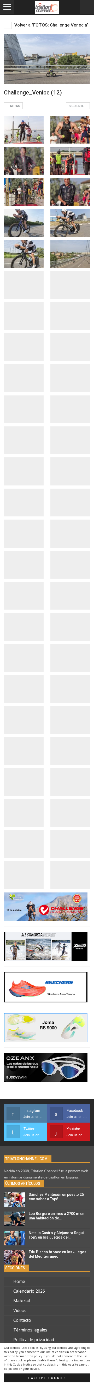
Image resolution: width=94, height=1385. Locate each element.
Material (21, 1301)
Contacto (22, 1320)
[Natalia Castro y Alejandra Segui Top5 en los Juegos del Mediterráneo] (14, 1238)
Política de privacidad (33, 1339)
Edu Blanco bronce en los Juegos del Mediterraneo (57, 1254)
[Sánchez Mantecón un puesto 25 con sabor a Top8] (14, 1199)
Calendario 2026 (29, 1291)
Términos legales (30, 1330)
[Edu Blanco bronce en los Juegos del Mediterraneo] (14, 1257)
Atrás (14, 106)
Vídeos (19, 1310)
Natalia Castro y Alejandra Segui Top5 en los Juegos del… (56, 1235)
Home (19, 1281)
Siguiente (77, 106)
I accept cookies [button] (47, 1378)
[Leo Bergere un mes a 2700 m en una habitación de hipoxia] (14, 1219)
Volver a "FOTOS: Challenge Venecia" (51, 25)
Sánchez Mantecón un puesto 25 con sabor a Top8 (56, 1196)
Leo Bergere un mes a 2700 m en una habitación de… (56, 1216)
